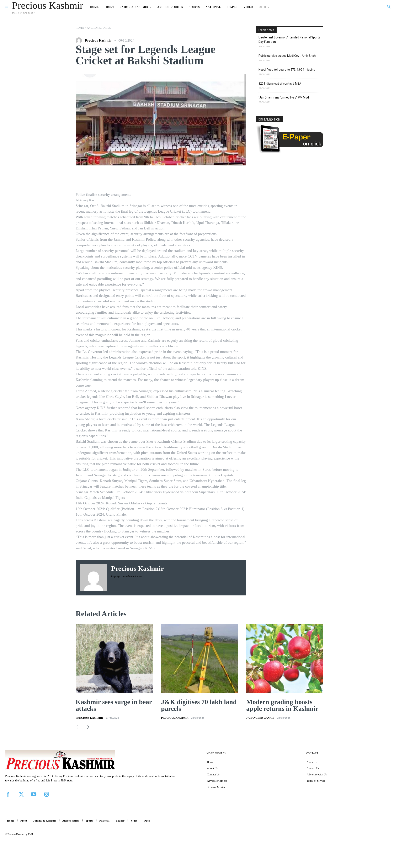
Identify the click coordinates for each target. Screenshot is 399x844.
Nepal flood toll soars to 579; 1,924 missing (287, 69)
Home (80, 27)
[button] (389, 7)
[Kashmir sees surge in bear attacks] (114, 659)
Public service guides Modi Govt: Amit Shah (287, 55)
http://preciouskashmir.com (126, 576)
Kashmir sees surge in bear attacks (114, 705)
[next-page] (86, 727)
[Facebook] (8, 794)
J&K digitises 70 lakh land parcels (199, 705)
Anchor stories (99, 27)
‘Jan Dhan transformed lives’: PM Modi (284, 97)
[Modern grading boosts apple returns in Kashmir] (284, 659)
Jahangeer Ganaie (260, 717)
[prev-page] (79, 727)
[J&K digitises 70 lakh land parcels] (199, 659)
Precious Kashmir (98, 40)
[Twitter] (20, 794)
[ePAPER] (289, 152)
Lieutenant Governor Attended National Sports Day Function (289, 39)
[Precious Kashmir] (80, 40)
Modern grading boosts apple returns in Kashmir (282, 705)
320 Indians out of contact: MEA (280, 83)
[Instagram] (46, 794)
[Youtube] (33, 794)
